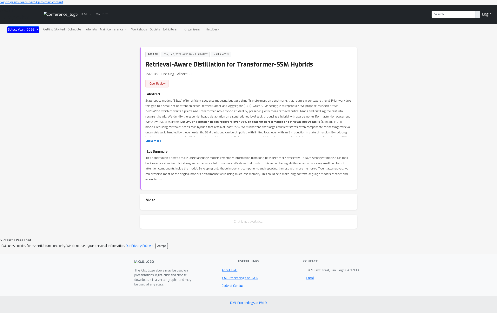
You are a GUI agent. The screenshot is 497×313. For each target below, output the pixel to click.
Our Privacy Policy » (140, 246)
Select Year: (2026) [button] (22, 30)
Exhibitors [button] (170, 29)
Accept (161, 246)
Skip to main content (48, 2)
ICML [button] (85, 14)
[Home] (61, 14)
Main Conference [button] (112, 29)
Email (310, 278)
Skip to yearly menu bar (17, 2)
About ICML (229, 270)
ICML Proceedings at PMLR (240, 278)
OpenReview (157, 84)
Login (487, 14)
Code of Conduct (233, 286)
